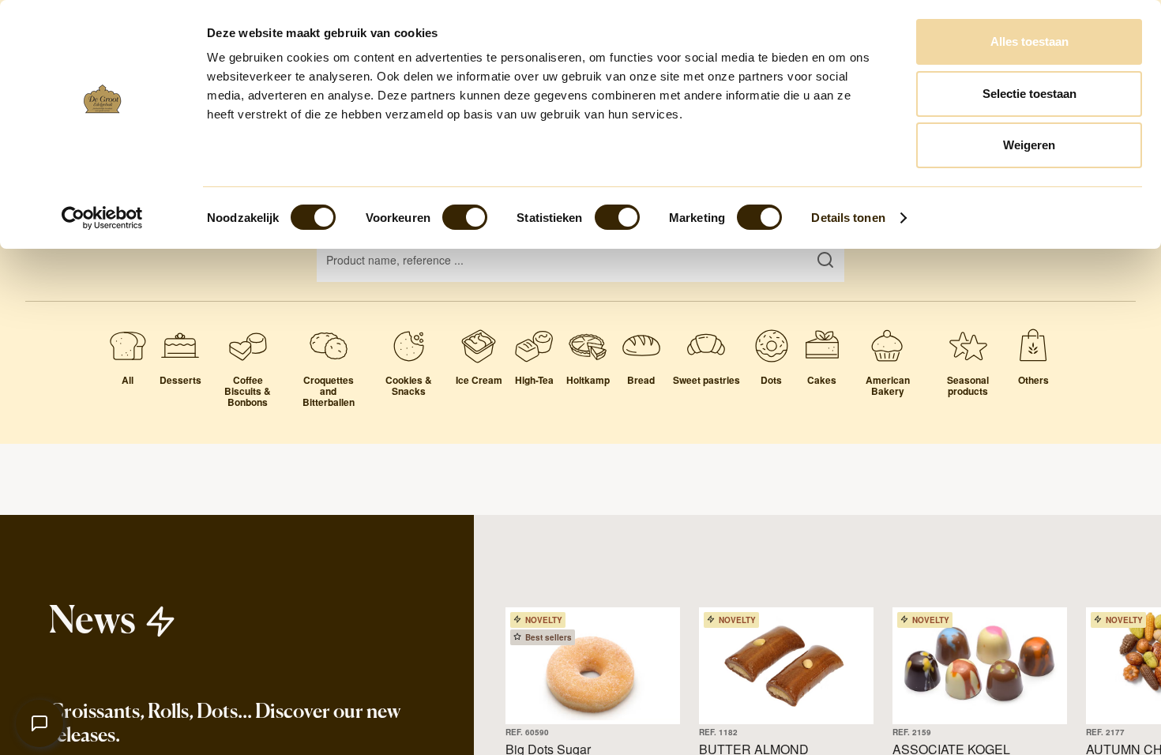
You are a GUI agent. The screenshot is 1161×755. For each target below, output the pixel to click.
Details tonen (848, 217)
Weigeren (1029, 145)
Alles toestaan (1029, 41)
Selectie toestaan (1029, 93)
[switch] (464, 217)
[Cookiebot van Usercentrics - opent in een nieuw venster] (102, 218)
